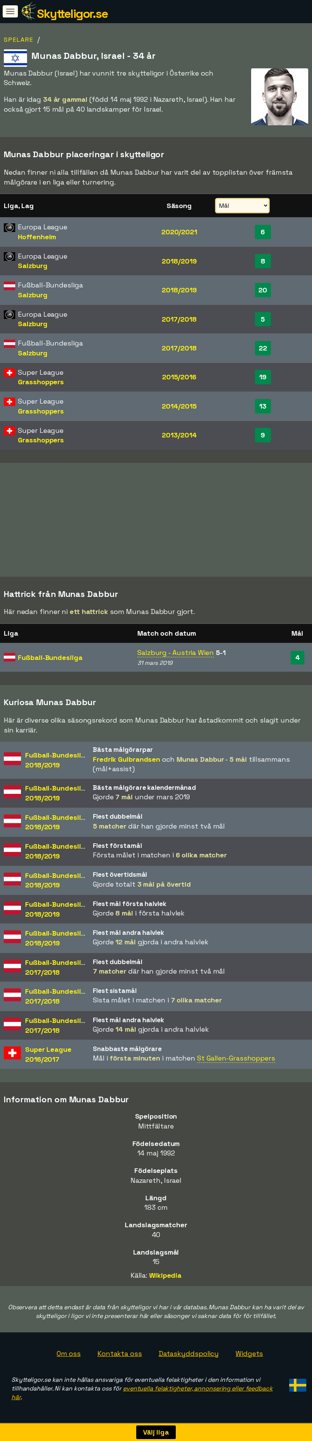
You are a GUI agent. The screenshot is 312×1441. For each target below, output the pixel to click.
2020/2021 (179, 231)
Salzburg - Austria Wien (175, 652)
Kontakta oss (119, 1353)
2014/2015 (179, 406)
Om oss (69, 1353)
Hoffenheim (37, 236)
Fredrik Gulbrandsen (126, 759)
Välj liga (156, 1432)
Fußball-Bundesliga (50, 657)
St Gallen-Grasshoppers (236, 1058)
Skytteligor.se (72, 13)
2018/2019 (179, 261)
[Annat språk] (297, 1383)
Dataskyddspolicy (189, 1353)
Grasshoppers (41, 381)
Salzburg (32, 265)
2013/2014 (179, 435)
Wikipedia (165, 1275)
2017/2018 (179, 319)
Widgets (249, 1353)
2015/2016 (179, 376)
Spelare (18, 40)
